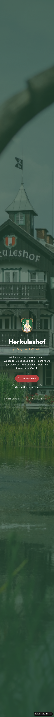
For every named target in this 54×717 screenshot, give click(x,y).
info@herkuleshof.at (29, 387)
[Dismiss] (50, 713)
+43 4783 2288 (29, 378)
